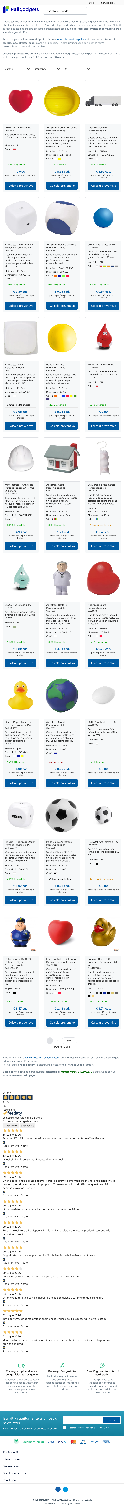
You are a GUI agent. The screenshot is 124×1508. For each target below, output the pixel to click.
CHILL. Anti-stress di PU (101, 244)
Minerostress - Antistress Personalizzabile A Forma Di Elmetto (19, 487)
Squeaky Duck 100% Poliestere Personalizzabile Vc (103, 962)
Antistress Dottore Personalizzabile (56, 606)
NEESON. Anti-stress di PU (103, 841)
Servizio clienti (109, 2)
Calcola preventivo (20, 185)
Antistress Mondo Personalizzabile (56, 723)
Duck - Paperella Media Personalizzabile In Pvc (18, 723)
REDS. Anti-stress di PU (101, 364)
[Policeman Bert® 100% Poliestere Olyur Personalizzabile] (33, 949)
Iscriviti (112, 1420)
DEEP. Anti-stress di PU (18, 127)
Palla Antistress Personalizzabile (55, 366)
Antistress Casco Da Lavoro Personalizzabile (61, 129)
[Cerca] (82, 11)
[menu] (118, 11)
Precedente (11, 1125)
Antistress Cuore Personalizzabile (97, 606)
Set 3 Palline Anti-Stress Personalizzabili (101, 486)
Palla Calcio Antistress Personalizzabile (59, 843)
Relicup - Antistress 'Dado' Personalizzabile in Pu (20, 843)
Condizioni (9, 1480)
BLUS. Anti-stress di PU (18, 604)
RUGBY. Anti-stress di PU (102, 722)
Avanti (67, 1040)
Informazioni (11, 1459)
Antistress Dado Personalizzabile (14, 366)
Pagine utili (10, 1452)
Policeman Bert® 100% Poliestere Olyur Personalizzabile (18, 962)
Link (107, 1427)
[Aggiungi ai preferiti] (20, 121)
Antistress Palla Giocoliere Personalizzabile (61, 246)
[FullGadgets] (21, 9)
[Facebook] (58, 1489)
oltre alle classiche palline (71, 39)
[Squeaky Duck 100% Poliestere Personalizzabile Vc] (116, 949)
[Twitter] (65, 1489)
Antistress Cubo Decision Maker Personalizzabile (19, 246)
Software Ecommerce (55, 1503)
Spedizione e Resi (14, 1473)
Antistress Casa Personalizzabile (55, 486)
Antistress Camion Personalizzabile (98, 129)
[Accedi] (106, 11)
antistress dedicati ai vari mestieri (41, 1057)
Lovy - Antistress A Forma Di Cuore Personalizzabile (61, 960)
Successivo (27, 1125)
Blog (91, 2)
